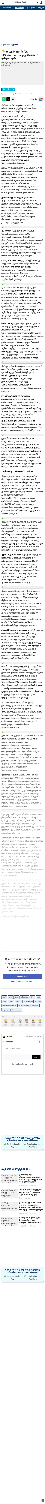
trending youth (28, 1001)
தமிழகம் (31, 8)
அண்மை (7, 8)
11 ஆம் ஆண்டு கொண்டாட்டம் (11, 1010)
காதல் (4, 997)
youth (16, 997)
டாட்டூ (11, 997)
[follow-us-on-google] (41, 99)
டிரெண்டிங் (24, 997)
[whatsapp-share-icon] (4, 100)
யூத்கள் (11, 1001)
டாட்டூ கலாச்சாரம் (23, 1005)
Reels (38, 997)
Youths (4, 1001)
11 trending (19, 1001)
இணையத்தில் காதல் (9, 1005)
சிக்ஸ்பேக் (35, 1005)
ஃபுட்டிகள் (38, 1001)
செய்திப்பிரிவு (9, 89)
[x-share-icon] (8, 100)
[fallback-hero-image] (9, 1178)
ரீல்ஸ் (32, 997)
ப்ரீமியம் (19, 8)
